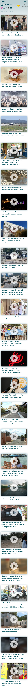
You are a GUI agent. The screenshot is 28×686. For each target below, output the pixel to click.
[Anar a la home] (2, 8)
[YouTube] (11, 8)
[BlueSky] (14, 8)
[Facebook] (6, 8)
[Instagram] (8, 8)
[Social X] (4, 8)
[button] (14, 23)
